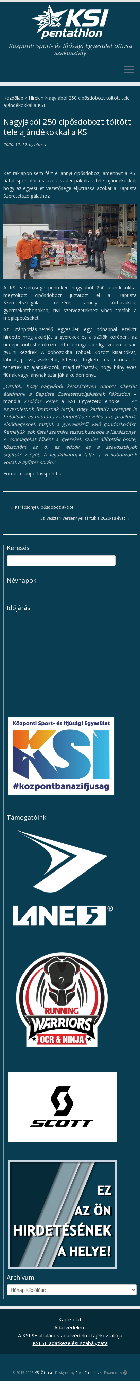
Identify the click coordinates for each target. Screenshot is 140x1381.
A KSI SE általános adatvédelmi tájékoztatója (70, 1335)
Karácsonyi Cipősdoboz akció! (41, 507)
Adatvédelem (70, 1327)
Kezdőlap (13, 98)
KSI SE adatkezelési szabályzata (70, 1343)
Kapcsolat (70, 1319)
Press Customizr (88, 1372)
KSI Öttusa (43, 1372)
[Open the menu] (129, 70)
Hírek (34, 98)
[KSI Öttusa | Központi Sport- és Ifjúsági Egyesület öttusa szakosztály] (70, 22)
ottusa (40, 144)
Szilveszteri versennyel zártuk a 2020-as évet (85, 518)
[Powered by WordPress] (125, 1371)
